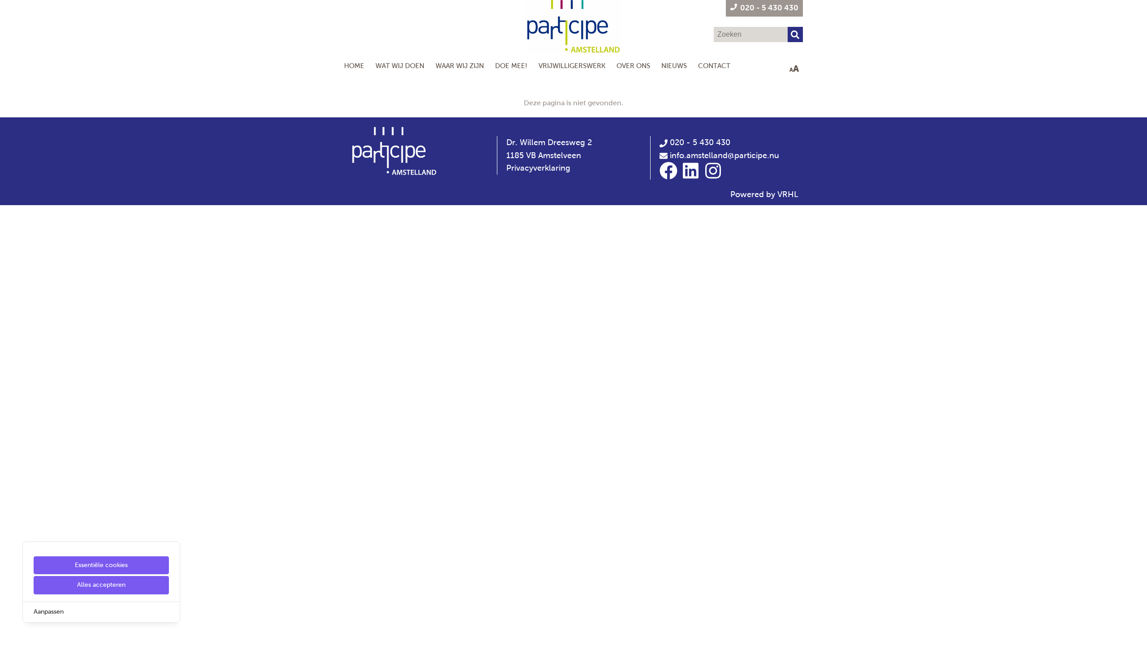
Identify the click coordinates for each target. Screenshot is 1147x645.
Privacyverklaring (538, 167)
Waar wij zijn (460, 65)
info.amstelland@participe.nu (724, 155)
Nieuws (674, 65)
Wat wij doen (399, 65)
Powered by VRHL (764, 194)
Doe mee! (511, 65)
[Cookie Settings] (10, 631)
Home (354, 65)
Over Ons (633, 65)
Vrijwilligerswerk (572, 65)
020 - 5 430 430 (699, 142)
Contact (714, 65)
